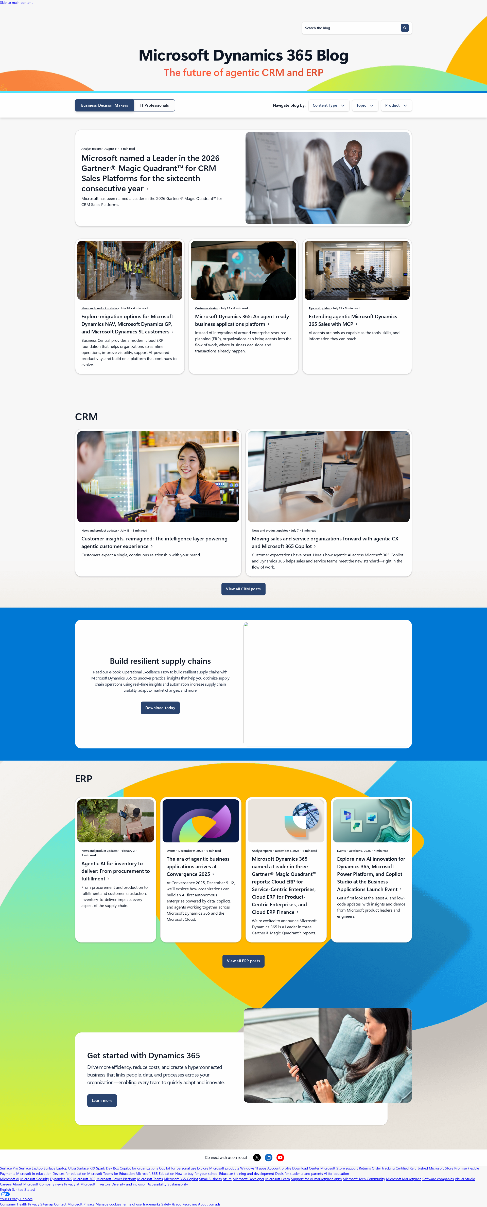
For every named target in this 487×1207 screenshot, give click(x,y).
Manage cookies (108, 1204)
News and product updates (99, 308)
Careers (6, 1184)
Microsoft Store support (339, 1168)
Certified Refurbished (412, 1168)
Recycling (189, 1204)
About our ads (209, 1204)
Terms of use (132, 1204)
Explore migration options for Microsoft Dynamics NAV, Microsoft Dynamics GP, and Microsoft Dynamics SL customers (127, 324)
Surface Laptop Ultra (60, 1168)
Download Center (305, 1168)
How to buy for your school (196, 1174)
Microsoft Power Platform (116, 1179)
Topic (361, 105)
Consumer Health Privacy (19, 1204)
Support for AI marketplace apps (316, 1179)
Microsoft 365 (84, 1179)
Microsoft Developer (248, 1179)
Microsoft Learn (277, 1179)
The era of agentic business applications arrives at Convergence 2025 (198, 866)
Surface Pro (9, 1168)
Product (392, 105)
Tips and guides (320, 308)
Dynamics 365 (61, 1179)
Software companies (438, 1179)
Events (171, 851)
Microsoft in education (33, 1174)
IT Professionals (154, 105)
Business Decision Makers (104, 105)
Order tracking (383, 1168)
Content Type (325, 105)
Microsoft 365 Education (155, 1174)
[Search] (405, 28)
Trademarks (151, 1204)
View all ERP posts (243, 961)
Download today (160, 708)
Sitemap (46, 1204)
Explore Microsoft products (218, 1168)
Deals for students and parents (299, 1174)
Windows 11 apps (253, 1168)
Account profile (279, 1168)
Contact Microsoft (68, 1204)
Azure (227, 1179)
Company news (51, 1184)
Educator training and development (246, 1174)
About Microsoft (25, 1184)
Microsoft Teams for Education (111, 1174)
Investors (103, 1184)
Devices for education (69, 1174)
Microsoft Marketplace (403, 1179)
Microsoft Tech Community (364, 1179)
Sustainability (177, 1184)
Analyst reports (91, 148)
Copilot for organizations (139, 1168)
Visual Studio (465, 1179)
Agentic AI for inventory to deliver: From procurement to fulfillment (115, 871)
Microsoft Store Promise (448, 1168)
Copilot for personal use (177, 1168)
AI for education (336, 1174)
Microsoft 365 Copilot (181, 1179)
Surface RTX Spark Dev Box (98, 1168)
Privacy (89, 1204)
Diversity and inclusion (129, 1184)
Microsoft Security (34, 1179)
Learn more (102, 1100)
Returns (365, 1168)
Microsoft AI (9, 1179)
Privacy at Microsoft (79, 1184)
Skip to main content (16, 3)
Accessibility (157, 1184)
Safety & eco (171, 1204)
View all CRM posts (243, 589)
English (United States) (17, 1189)
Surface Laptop (31, 1168)
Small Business (210, 1179)
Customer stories (206, 308)
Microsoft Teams (150, 1179)
